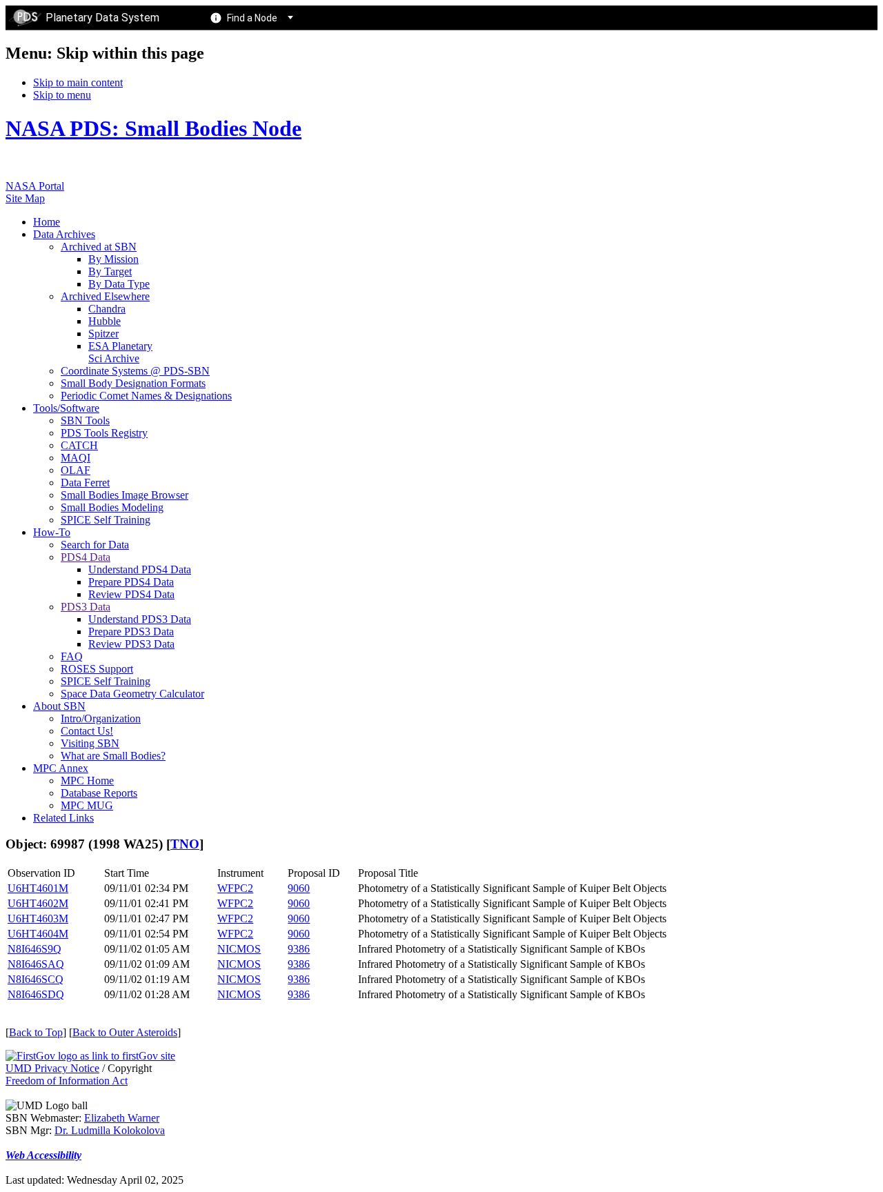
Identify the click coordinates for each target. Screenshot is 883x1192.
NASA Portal (35, 186)
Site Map (25, 198)
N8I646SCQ (35, 979)
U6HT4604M (38, 934)
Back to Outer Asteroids (124, 1032)
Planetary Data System (102, 17)
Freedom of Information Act (67, 1080)
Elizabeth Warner (121, 1118)
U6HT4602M (38, 903)
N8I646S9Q (34, 949)
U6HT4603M (38, 918)
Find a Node (252, 17)
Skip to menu (62, 95)
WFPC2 (235, 888)
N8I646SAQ (36, 964)
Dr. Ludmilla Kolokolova (109, 1130)
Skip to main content (78, 82)
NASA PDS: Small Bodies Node (153, 128)
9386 (299, 949)
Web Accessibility (43, 1155)
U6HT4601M (38, 888)
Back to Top (36, 1032)
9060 (299, 888)
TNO (184, 844)
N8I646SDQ (36, 994)
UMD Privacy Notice (52, 1068)
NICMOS (239, 949)
